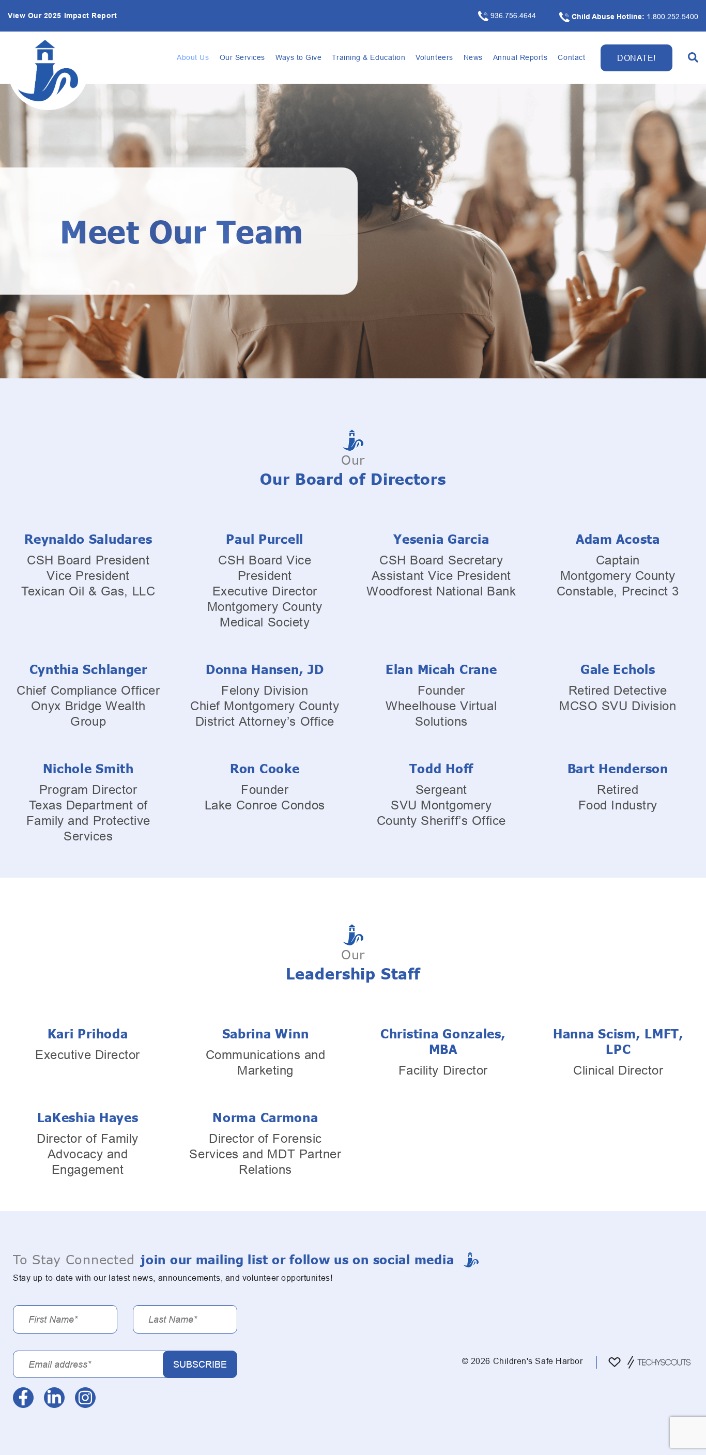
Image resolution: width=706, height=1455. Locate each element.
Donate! (636, 58)
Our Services (242, 57)
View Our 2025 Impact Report (62, 15)
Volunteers (434, 57)
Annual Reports (520, 57)
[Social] (23, 1397)
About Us (193, 57)
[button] (693, 58)
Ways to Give (298, 57)
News (473, 57)
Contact (571, 57)
